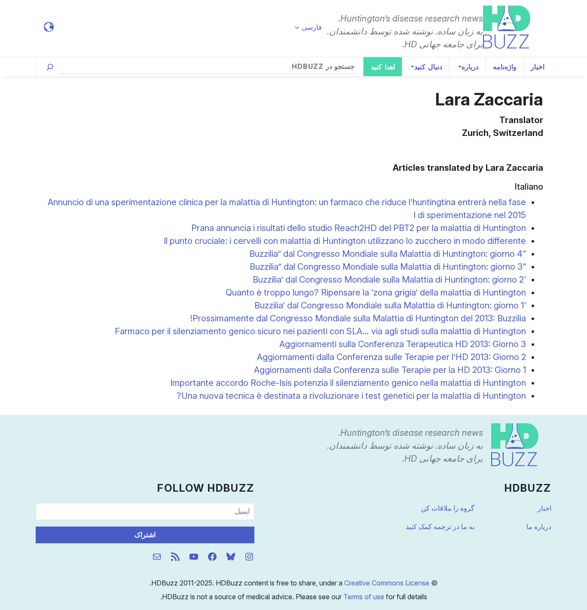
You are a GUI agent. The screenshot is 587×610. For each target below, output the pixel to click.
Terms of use (363, 596)
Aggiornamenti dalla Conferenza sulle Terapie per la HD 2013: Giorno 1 (390, 370)
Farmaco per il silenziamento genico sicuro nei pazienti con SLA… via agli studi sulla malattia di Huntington (320, 331)
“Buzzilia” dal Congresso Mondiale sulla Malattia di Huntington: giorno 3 (388, 267)
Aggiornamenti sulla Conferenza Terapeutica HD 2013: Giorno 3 (402, 344)
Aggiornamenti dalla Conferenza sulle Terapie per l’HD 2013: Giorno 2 (391, 357)
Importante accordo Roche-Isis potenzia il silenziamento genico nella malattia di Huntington (348, 383)
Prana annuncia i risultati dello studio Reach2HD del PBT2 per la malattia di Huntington (358, 228)
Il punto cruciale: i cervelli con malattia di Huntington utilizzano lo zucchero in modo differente (345, 241)
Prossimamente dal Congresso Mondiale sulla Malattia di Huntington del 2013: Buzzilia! (358, 318)
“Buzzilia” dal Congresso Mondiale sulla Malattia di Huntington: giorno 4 (387, 254)
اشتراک (145, 535)
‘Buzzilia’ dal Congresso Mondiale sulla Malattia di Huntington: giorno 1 (390, 305)
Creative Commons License (386, 583)
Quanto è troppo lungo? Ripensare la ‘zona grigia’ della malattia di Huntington (376, 292)
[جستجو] (50, 67)
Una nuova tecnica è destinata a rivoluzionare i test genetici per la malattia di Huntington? (351, 396)
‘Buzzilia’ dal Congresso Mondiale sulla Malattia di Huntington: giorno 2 (389, 279)
